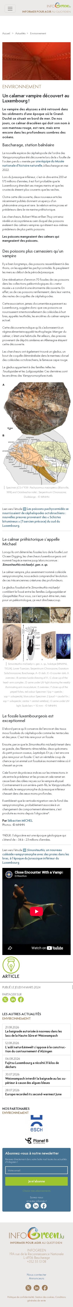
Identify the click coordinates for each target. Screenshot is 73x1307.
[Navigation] (10, 9)
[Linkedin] (13, 998)
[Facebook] (21, 998)
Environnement (38, 33)
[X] (5, 998)
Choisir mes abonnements (36, 1190)
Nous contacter (36, 1274)
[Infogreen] (59, 4)
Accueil (6, 33)
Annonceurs (36, 1278)
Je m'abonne (36, 1181)
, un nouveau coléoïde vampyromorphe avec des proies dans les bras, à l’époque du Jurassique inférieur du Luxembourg (35, 856)
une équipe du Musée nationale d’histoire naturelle (33, 163)
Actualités (20, 33)
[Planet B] (36, 1123)
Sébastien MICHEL (20, 821)
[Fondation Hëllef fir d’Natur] (36, 1141)
